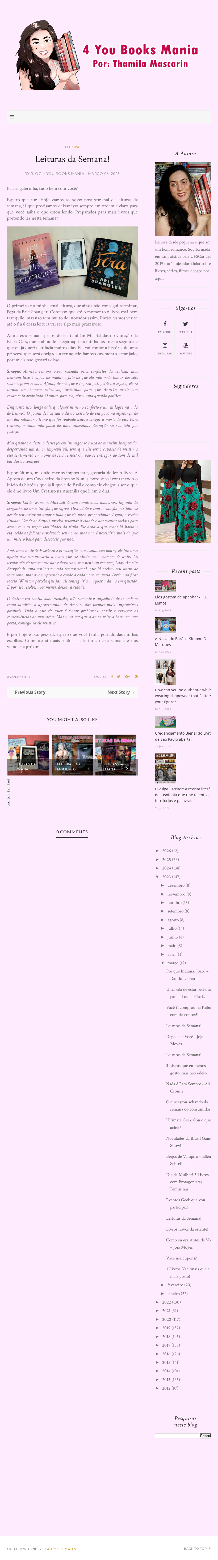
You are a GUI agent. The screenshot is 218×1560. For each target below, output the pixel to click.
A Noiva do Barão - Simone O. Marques (181, 641)
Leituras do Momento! (68, 767)
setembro (175, 911)
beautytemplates (59, 1549)
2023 (166, 877)
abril (171, 954)
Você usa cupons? (181, 1258)
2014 (166, 1371)
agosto (173, 920)
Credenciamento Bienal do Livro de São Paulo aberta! (183, 736)
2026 (166, 851)
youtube (186, 353)
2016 (166, 1354)
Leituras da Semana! (112, 767)
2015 (166, 1362)
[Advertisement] (185, 1489)
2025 (166, 860)
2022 (166, 1302)
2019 (166, 1328)
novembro (176, 894)
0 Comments (18, 677)
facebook (165, 332)
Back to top (196, 1548)
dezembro (176, 885)
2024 (166, 868)
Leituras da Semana (25, 767)
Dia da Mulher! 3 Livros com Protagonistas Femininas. (187, 1182)
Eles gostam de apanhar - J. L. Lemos (181, 599)
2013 (166, 1380)
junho (172, 937)
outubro (174, 903)
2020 (166, 1319)
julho (172, 928)
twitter (185, 332)
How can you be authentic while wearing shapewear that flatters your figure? (183, 695)
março (172, 963)
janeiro (173, 1294)
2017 (166, 1345)
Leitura (72, 147)
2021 (166, 1311)
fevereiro (175, 1285)
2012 (166, 1388)
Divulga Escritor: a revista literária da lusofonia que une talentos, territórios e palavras (185, 794)
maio (171, 946)
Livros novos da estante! (187, 1229)
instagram (165, 353)
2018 (166, 1337)
